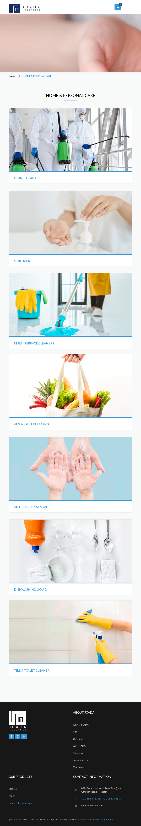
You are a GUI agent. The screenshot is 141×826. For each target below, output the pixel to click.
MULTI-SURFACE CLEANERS (34, 343)
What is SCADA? (81, 724)
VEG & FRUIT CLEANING (31, 424)
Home (12, 76)
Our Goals (78, 738)
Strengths (78, 753)
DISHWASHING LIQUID (30, 589)
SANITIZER (22, 261)
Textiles (13, 788)
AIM (75, 731)
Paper (12, 795)
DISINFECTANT (25, 178)
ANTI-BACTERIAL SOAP (31, 507)
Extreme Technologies (101, 819)
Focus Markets (80, 760)
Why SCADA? (79, 745)
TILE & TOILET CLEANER (32, 670)
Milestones (78, 767)
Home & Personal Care (21, 802)
